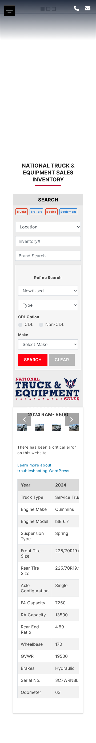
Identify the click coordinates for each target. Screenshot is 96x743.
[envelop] (88, 8)
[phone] (76, 8)
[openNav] (9, 14)
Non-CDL (54, 324)
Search (33, 359)
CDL (29, 324)
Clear (62, 359)
